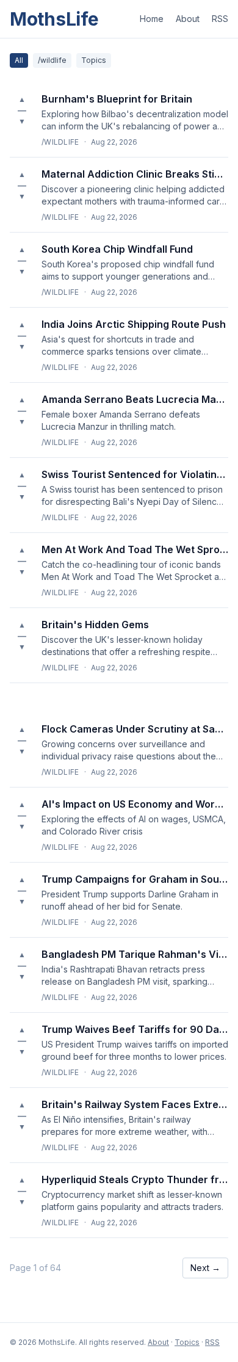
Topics (93, 60)
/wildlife (52, 60)
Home (152, 18)
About (188, 18)
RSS (220, 18)
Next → (205, 1267)
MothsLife (54, 19)
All (19, 60)
